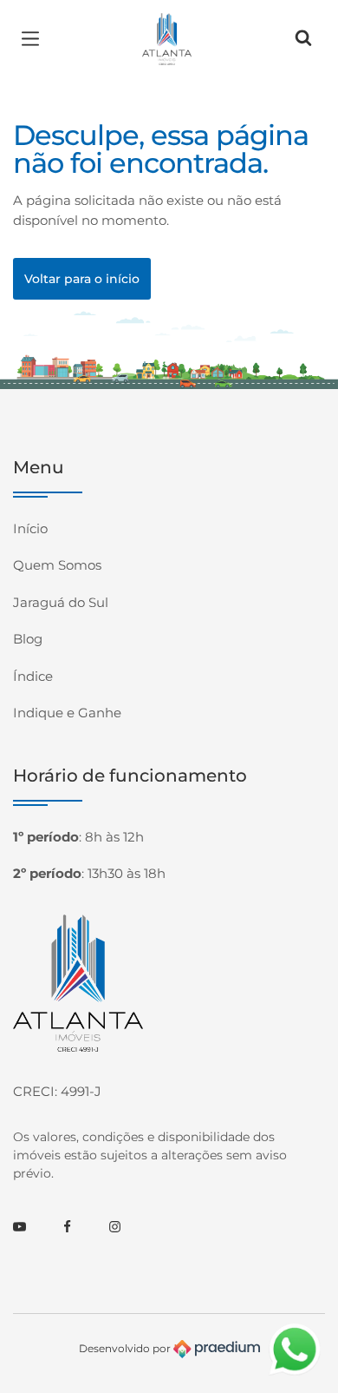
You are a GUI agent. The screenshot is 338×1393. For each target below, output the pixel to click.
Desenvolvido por (126, 1347)
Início (30, 528)
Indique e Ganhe (67, 712)
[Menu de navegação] (34, 39)
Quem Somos (57, 565)
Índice (33, 676)
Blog (27, 638)
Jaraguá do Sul (60, 602)
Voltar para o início (82, 279)
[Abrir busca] (303, 39)
